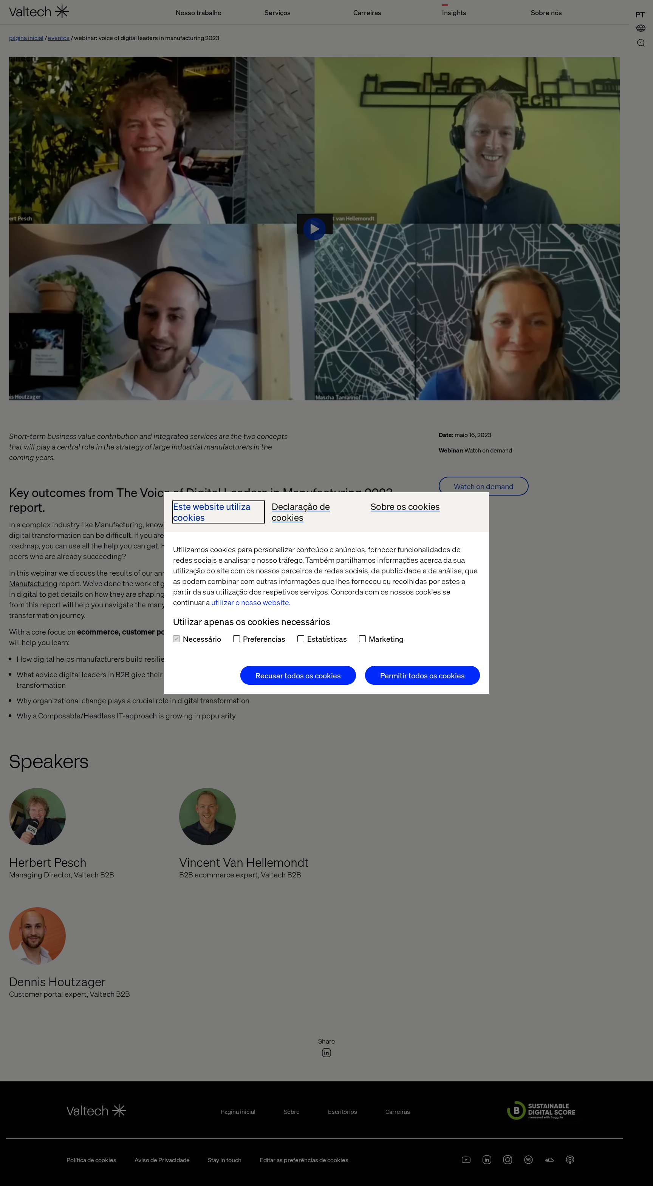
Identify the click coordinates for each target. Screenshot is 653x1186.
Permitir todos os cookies (422, 675)
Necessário (202, 639)
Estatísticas (327, 639)
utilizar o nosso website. (251, 602)
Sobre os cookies (405, 506)
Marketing (386, 639)
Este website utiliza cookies (212, 512)
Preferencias (264, 639)
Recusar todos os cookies (298, 675)
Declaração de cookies (301, 512)
